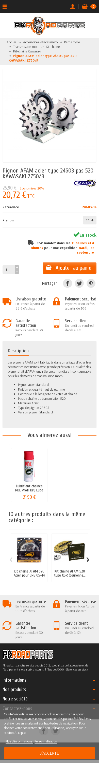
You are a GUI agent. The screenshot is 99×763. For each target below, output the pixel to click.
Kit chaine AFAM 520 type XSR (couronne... (70, 573)
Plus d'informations (19, 741)
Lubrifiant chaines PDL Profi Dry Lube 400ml (29, 490)
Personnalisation (46, 741)
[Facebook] (67, 283)
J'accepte (49, 753)
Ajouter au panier (74, 268)
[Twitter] (79, 283)
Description (18, 351)
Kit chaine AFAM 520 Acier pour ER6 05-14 (29, 573)
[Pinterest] (91, 283)
